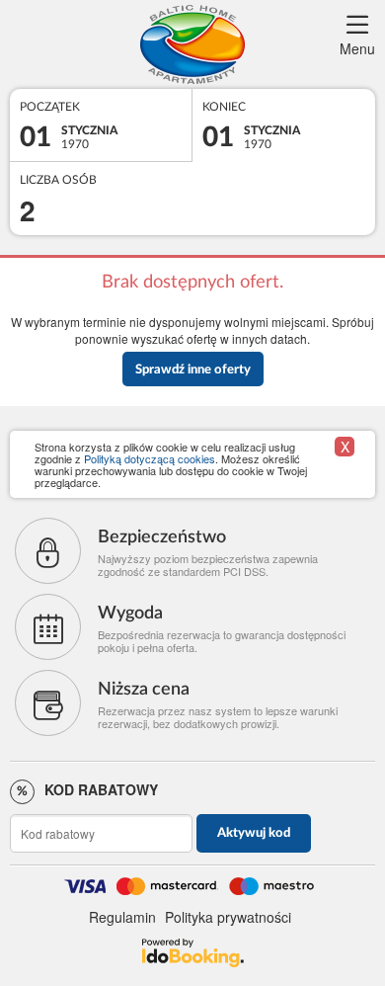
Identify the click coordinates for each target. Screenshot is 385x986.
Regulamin (122, 917)
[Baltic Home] (192, 44)
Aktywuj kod (253, 833)
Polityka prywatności (228, 917)
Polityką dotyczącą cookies (149, 458)
